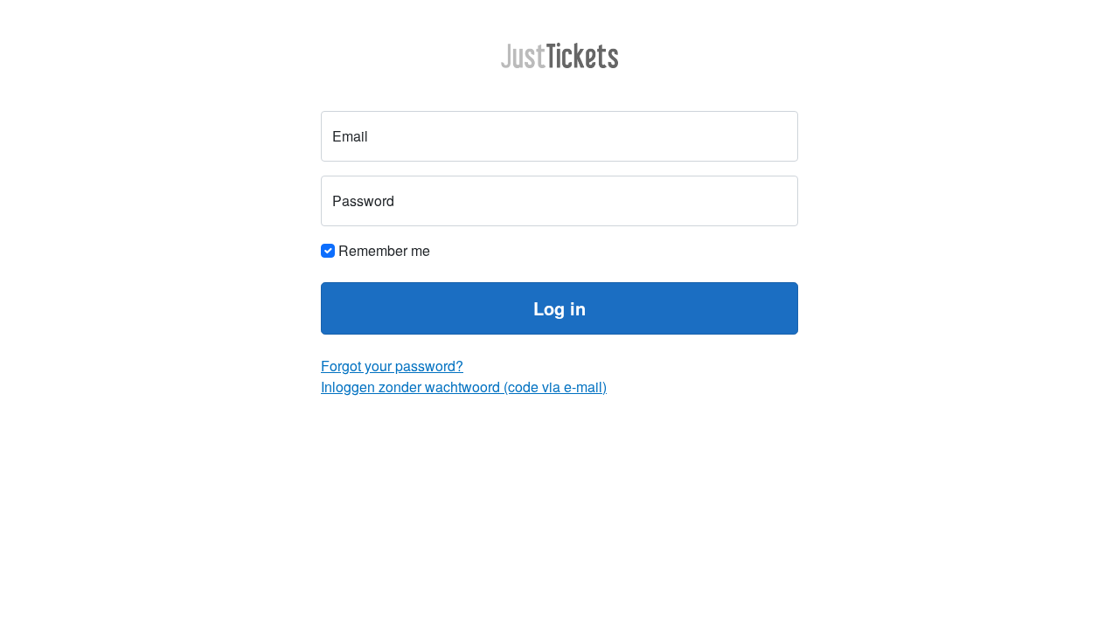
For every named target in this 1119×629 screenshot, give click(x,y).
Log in (559, 308)
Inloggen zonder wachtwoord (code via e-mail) (464, 387)
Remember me (382, 250)
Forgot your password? (392, 366)
